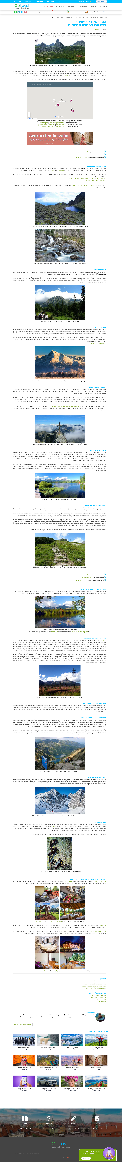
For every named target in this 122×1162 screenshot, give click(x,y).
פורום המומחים (60, 7)
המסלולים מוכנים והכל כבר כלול (90, 1152)
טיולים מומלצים (83, 7)
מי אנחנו (26, 1)
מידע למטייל (49, 1)
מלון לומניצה (102, 925)
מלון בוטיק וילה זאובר (58, 127)
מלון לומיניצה (60, 125)
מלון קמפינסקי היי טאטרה (56, 123)
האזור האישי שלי (48, 7)
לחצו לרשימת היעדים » (82, 152)
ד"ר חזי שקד (98, 29)
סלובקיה (77, 17)
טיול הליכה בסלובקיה (100, 1001)
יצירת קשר (17, 1)
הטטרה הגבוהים (90, 180)
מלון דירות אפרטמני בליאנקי (46, 125)
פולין (52, 170)
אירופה (85, 17)
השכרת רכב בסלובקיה (99, 983)
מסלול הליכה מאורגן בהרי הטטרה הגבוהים (94, 987)
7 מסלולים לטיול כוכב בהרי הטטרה (79, 178)
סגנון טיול (93, 7)
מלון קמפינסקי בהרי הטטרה (98, 997)
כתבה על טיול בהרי (100, 180)
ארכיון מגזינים (71, 7)
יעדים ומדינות (103, 7)
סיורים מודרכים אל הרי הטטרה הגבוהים (83, 185)
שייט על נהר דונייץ (101, 999)
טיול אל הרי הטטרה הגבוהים (98, 995)
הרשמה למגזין (37, 1)
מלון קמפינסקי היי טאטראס (80, 632)
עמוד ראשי (103, 17)
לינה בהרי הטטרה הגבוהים (98, 178)
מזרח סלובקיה (68, 17)
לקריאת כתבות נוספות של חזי (22, 1025)
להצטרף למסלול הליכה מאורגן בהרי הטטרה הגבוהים (63, 407)
